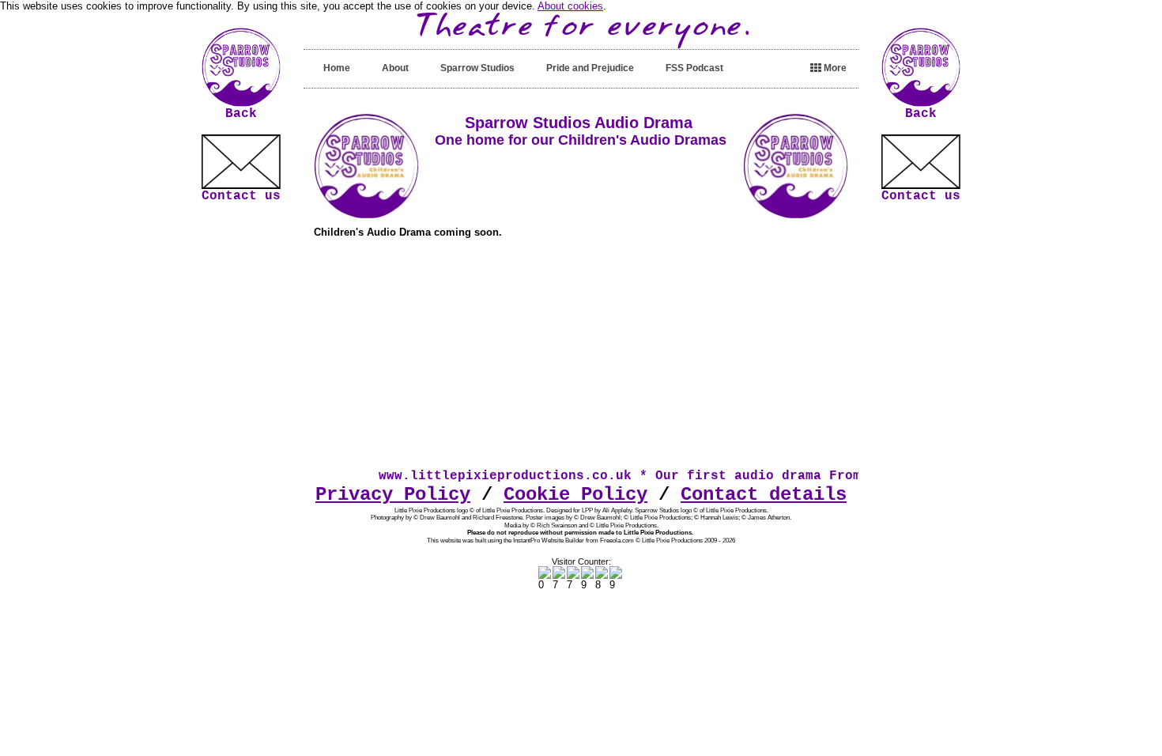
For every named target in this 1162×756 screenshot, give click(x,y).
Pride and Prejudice (590, 68)
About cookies (570, 6)
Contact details (764, 494)
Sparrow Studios (477, 68)
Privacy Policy (392, 494)
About (395, 68)
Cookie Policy (575, 494)
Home (336, 68)
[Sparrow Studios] (241, 103)
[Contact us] (241, 161)
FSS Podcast (694, 68)
